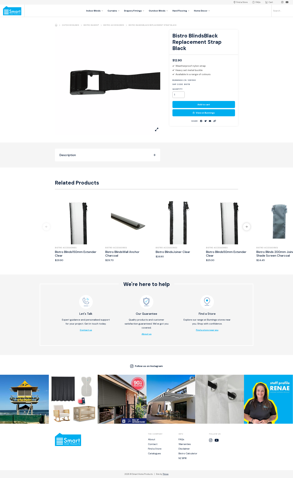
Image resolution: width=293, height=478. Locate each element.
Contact (152, 444)
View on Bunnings (205, 112)
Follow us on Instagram (149, 366)
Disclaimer (184, 448)
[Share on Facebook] (201, 121)
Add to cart (203, 104)
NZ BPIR (183, 458)
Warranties (185, 444)
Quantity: (177, 89)
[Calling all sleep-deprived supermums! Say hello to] (73, 399)
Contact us (86, 330)
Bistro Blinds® (91, 25)
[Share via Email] (210, 121)
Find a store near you (207, 330)
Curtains (112, 10)
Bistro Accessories (113, 25)
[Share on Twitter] (205, 121)
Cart (271, 2)
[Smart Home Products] (12, 10)
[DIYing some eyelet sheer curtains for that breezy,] (219, 399)
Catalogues (154, 453)
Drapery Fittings (133, 10)
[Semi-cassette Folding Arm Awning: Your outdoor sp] (170, 399)
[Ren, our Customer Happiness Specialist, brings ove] (268, 399)
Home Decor (200, 10)
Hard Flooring (179, 10)
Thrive (165, 474)
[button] (246, 226)
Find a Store (242, 2)
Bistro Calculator (188, 453)
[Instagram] (282, 2)
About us (147, 334)
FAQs (258, 2)
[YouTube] (287, 2)
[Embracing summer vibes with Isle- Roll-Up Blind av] (122, 399)
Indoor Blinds (93, 10)
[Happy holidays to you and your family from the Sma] (24, 399)
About (151, 439)
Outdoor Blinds (157, 10)
